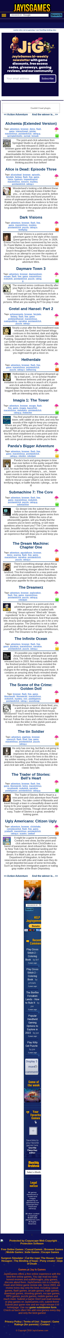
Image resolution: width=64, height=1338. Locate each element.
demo (32, 129)
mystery (34, 181)
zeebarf (31, 833)
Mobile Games (14, 1252)
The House (47, 1258)
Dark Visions (31, 217)
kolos (25, 786)
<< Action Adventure (16, 114)
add (33, 1131)
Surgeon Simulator (12, 1258)
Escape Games (50, 1252)
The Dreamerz (31, 587)
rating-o (30, 184)
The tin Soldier (31, 731)
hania (10, 179)
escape (7, 276)
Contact (45, 1324)
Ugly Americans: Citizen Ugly (31, 821)
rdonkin (22, 456)
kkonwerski (21, 696)
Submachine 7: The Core (31, 492)
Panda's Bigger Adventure (31, 446)
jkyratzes (14, 646)
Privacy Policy (13, 1321)
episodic (36, 174)
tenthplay (22, 230)
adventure (14, 129)
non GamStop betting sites (46, 30)
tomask (35, 136)
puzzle (25, 227)
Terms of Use (31, 1321)
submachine (23, 504)
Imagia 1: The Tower (31, 400)
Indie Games (32, 1252)
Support (45, 1321)
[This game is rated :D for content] (57, 136)
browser (24, 129)
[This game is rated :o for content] (57, 456)
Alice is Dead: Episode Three (31, 169)
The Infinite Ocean (31, 639)
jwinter (32, 131)
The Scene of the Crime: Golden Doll (31, 687)
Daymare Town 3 (31, 268)
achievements (16, 314)
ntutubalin (22, 410)
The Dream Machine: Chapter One (31, 545)
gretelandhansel (15, 319)
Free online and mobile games (33, 9)
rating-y (13, 456)
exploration (35, 593)
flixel (25, 739)
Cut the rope (32, 1258)
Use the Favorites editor (32, 1150)
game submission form (42, 1307)
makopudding (10, 321)
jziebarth (9, 831)
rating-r (26, 323)
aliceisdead (16, 174)
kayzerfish (32, 408)
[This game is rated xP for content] (57, 324)
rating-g (36, 133)
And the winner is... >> (45, 114)
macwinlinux (11, 133)
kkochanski (9, 696)
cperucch (11, 739)
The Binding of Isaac (26, 1261)
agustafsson (26, 552)
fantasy (18, 177)
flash (38, 129)
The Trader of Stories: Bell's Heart (31, 776)
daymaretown (35, 274)
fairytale (10, 177)
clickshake (35, 826)
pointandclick (25, 133)
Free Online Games (12, 1249)
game (11, 131)
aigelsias (26, 737)
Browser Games (53, 1249)
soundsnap (34, 701)
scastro (23, 833)
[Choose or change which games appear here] (35, 1122)
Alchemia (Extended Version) (31, 123)
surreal (27, 136)
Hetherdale (31, 359)
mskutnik (8, 278)
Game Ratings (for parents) (36, 1323)
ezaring (17, 555)
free (30, 177)
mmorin (25, 181)
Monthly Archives (33, 1164)
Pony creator (47, 1261)
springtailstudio (14, 136)
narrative (22, 321)
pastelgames (35, 698)
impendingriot (30, 179)
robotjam (31, 456)
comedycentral (14, 829)
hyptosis (18, 179)
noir (25, 698)
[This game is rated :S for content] (57, 184)
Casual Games (33, 1249)
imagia (22, 408)
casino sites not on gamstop (24, 30)
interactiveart (22, 131)
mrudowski (12, 788)
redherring (31, 369)
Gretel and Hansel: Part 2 (31, 309)
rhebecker (27, 412)
